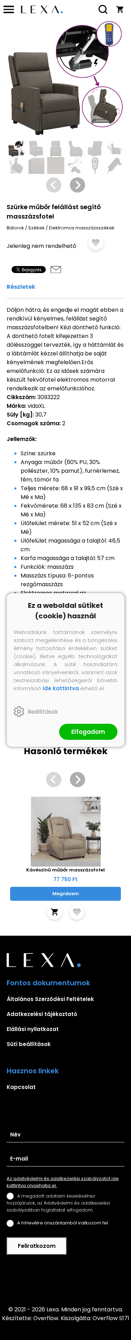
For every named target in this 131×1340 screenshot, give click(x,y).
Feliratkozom (37, 1246)
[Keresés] (103, 9)
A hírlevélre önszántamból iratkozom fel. (63, 1223)
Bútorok (15, 227)
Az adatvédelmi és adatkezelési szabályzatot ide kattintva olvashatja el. (63, 1182)
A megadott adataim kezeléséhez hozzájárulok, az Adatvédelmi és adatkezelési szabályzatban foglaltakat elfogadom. (58, 1203)
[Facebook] (65, 1280)
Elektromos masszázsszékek (82, 227)
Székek (36, 227)
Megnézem (65, 893)
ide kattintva (61, 688)
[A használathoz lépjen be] (95, 242)
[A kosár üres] (120, 9)
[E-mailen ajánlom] (56, 269)
